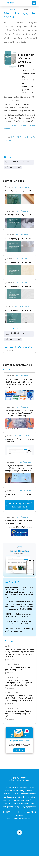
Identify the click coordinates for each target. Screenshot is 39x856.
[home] (9, 3)
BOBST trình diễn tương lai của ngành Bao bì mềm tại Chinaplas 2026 (19, 615)
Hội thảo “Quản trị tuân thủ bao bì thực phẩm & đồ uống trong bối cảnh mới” (18, 713)
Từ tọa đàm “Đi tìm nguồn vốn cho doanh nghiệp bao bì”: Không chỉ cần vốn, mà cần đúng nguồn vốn (18, 682)
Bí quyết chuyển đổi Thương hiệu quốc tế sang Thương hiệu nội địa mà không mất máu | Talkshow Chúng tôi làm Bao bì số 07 (19, 653)
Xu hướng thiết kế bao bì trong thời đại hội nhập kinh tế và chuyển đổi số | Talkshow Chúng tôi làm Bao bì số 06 (19, 698)
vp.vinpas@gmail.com (22, 818)
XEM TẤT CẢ (6, 369)
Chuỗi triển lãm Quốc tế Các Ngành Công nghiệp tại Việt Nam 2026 (17, 622)
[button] (34, 3)
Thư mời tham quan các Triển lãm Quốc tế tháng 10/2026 (17, 668)
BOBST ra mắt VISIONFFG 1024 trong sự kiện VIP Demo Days (18, 630)
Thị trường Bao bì (11, 9)
